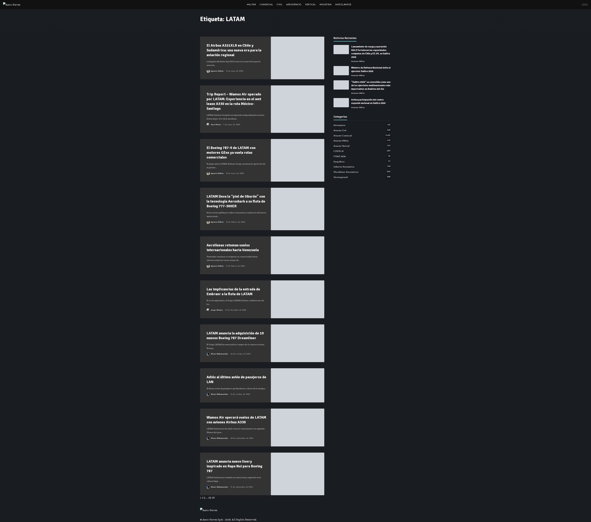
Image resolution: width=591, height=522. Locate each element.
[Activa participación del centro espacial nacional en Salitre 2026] (341, 102)
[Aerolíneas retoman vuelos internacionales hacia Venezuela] (297, 255)
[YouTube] (205, 514)
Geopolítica (362, 161)
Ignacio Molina (217, 71)
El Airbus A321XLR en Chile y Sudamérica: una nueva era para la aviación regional (234, 50)
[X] (203, 514)
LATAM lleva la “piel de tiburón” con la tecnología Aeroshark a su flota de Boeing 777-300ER (236, 201)
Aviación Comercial (362, 135)
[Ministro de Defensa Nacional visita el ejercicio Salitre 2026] (341, 70)
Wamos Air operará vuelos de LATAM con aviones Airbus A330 (236, 419)
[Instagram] (208, 514)
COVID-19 (362, 151)
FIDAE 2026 (362, 156)
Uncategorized (362, 177)
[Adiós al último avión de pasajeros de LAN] (297, 385)
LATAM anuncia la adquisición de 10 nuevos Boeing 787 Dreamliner (235, 335)
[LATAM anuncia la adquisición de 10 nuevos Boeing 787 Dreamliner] (297, 343)
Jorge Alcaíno (217, 310)
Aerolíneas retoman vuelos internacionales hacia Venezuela (233, 247)
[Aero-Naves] (11, 4)
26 (213, 497)
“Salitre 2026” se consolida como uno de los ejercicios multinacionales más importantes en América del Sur (371, 85)
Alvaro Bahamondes (219, 354)
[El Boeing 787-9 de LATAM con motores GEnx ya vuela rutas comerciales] (297, 160)
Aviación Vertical (362, 146)
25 (209, 497)
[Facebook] (201, 514)
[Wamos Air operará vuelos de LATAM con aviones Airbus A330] (297, 427)
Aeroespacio (362, 125)
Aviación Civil (362, 130)
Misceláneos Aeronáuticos (362, 172)
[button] (577, 4)
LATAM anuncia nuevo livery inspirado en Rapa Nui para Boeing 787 (234, 466)
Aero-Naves (216, 125)
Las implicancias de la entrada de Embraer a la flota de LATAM (233, 291)
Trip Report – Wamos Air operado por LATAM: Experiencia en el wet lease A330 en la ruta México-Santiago (234, 101)
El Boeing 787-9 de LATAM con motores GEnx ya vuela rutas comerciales (231, 152)
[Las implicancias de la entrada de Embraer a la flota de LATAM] (297, 299)
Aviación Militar (358, 61)
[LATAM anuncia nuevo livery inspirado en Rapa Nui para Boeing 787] (297, 474)
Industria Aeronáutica (362, 166)
